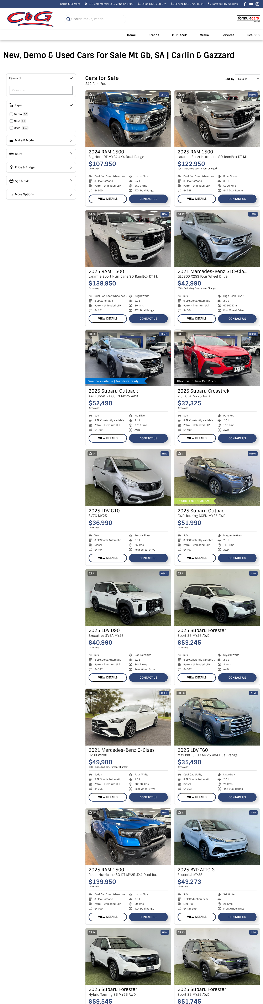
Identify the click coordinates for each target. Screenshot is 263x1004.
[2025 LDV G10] (128, 477)
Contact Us (148, 199)
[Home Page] (30, 19)
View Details (107, 199)
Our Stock (179, 35)
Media (204, 35)
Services (228, 35)
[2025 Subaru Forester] (217, 597)
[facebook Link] (244, 4)
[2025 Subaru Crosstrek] (217, 358)
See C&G (253, 35)
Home (131, 35)
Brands (154, 35)
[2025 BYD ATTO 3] (217, 836)
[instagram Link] (257, 4)
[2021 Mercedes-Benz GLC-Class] (217, 238)
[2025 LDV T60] (217, 717)
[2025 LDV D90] (128, 597)
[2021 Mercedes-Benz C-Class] (128, 717)
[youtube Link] (251, 4)
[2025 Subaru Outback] (128, 358)
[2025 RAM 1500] (217, 118)
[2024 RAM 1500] (128, 118)
